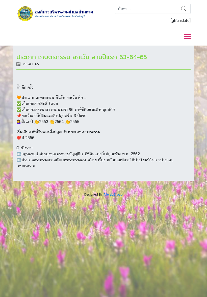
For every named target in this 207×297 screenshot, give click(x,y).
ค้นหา (183, 9)
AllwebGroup (113, 194)
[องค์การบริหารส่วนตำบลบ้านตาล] (58, 13)
